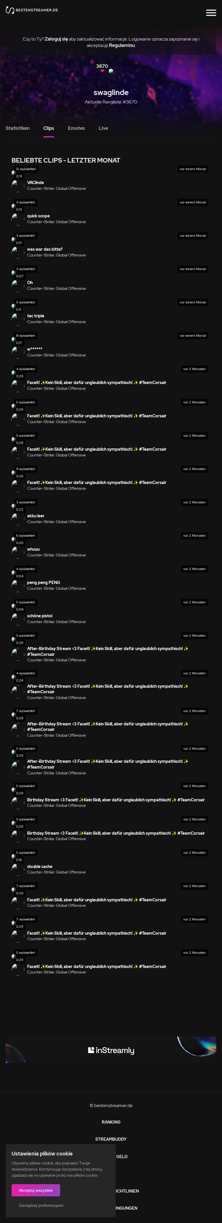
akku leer (36, 515)
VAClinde (35, 182)
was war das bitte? (44, 249)
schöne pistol (39, 615)
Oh (30, 282)
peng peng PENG (43, 582)
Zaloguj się (56, 39)
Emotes (76, 128)
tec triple (35, 316)
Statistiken (17, 128)
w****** (34, 349)
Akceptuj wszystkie (36, 1190)
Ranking (111, 1122)
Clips (48, 128)
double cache (39, 866)
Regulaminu (122, 45)
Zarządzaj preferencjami (41, 1205)
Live (103, 128)
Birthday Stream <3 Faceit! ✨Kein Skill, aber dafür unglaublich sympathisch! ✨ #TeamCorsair (116, 799)
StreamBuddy (111, 1139)
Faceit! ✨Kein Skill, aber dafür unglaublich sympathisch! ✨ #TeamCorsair (96, 382)
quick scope (38, 216)
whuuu (33, 549)
